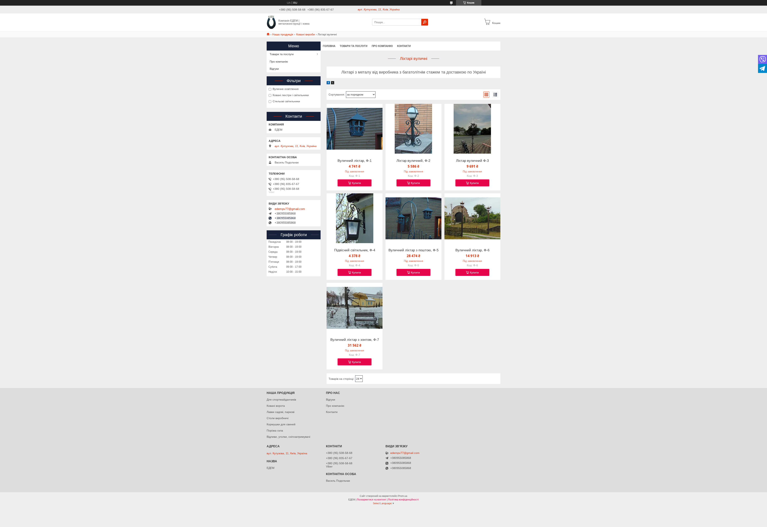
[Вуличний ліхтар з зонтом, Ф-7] (355, 308)
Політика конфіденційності (403, 499)
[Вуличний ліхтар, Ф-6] (472, 218)
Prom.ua (402, 496)
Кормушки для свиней (281, 424)
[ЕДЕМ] (271, 22)
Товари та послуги (353, 46)
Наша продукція (282, 34)
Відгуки (274, 68)
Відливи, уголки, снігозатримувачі (288, 436)
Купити (356, 183)
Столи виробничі (277, 418)
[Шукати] (424, 22)
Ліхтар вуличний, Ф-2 (413, 161)
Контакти (404, 46)
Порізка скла (275, 430)
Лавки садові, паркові (280, 412)
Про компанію (382, 46)
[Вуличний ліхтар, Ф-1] (355, 129)
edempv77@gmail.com (290, 209)
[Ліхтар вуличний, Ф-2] (413, 129)
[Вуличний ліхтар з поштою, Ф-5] (413, 218)
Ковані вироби (305, 34)
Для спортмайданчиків (281, 399)
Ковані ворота (276, 405)
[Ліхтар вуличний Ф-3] (472, 129)
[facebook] (328, 83)
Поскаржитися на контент (371, 499)
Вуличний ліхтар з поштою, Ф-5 (413, 250)
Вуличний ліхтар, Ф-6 (472, 250)
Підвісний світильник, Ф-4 (354, 250)
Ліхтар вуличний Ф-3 (472, 161)
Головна (329, 46)
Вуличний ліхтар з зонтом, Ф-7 (354, 340)
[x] (332, 83)
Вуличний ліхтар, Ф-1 (355, 161)
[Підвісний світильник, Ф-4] (355, 218)
